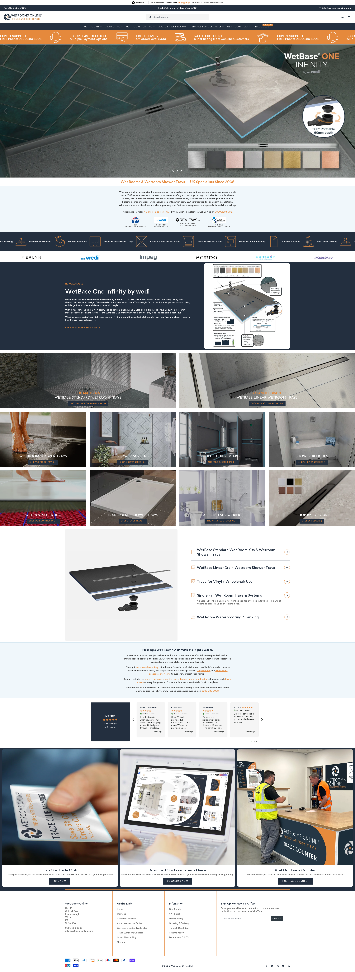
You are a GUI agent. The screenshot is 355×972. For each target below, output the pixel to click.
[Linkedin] (283, 966)
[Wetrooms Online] (23, 17)
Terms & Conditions (179, 928)
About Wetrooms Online (129, 923)
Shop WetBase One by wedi (82, 327)
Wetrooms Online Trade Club (132, 928)
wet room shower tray (147, 667)
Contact (121, 914)
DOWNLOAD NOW (177, 881)
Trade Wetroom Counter (130, 932)
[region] (198, 720)
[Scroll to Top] (349, 957)
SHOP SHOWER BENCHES (310, 462)
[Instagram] (278, 966)
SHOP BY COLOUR (311, 521)
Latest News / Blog (126, 937)
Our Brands (175, 909)
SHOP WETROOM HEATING (42, 521)
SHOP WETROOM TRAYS (42, 462)
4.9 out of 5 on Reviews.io (157, 212)
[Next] (349, 111)
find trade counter (295, 881)
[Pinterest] (266, 966)
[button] (349, 17)
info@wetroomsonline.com (79, 931)
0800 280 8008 (223, 212)
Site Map (121, 942)
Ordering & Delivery (179, 923)
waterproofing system (156, 679)
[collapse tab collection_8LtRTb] (287, 552)
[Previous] (5, 111)
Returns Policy (176, 932)
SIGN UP (276, 918)
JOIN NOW (60, 881)
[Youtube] (289, 966)
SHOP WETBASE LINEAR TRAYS (266, 403)
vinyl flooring (204, 670)
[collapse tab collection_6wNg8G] (287, 589)
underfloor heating (198, 679)
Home (120, 909)
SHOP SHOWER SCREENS (132, 462)
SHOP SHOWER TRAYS (131, 521)
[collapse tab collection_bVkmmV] (287, 617)
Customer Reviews (126, 918)
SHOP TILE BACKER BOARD (221, 462)
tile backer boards (178, 679)
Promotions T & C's (179, 937)
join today (76, 124)
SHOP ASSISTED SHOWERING (221, 521)
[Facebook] (272, 966)
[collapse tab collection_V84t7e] (287, 603)
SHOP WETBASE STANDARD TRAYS (86, 403)
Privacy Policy (176, 918)
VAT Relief (174, 914)
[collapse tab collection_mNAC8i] (287, 575)
